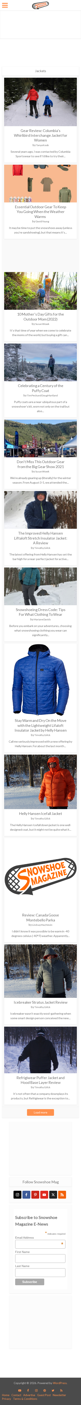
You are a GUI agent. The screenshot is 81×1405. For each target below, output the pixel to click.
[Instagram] (17, 1195)
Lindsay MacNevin (42, 924)
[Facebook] (26, 1195)
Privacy (6, 1398)
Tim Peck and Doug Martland (42, 395)
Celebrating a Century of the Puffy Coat (40, 388)
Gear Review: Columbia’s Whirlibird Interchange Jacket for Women (40, 135)
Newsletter (59, 1395)
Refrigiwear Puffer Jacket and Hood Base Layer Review (40, 1080)
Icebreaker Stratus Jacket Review (41, 1002)
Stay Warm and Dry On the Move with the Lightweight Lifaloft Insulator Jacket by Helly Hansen (41, 725)
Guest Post (44, 1395)
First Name (22, 1252)
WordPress (60, 1383)
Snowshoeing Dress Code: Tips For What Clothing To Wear (40, 612)
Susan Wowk (42, 324)
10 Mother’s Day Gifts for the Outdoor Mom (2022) (40, 316)
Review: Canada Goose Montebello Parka (40, 917)
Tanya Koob (42, 145)
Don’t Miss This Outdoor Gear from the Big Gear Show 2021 (41, 464)
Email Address (39, 1237)
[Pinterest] (35, 1195)
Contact (16, 1395)
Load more (40, 1112)
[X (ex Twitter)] (53, 1195)
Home (5, 1395)
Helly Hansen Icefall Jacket (40, 813)
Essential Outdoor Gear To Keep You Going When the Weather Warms (40, 212)
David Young (42, 221)
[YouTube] (44, 1195)
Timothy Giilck (42, 547)
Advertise (29, 1395)
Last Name (22, 1266)
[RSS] (62, 1195)
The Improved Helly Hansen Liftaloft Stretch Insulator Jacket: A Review (40, 538)
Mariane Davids (42, 619)
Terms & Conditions (25, 1398)
